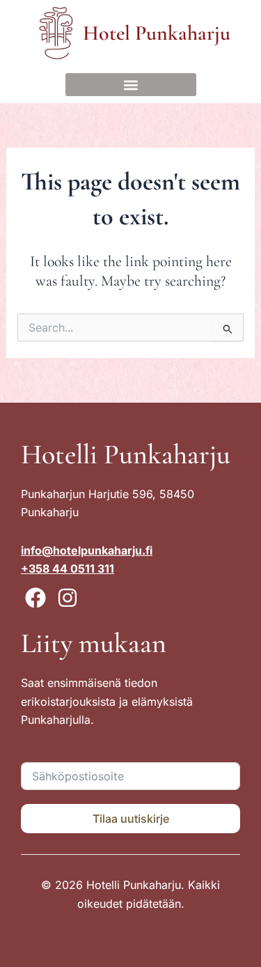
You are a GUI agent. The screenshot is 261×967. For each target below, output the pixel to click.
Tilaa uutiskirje (131, 819)
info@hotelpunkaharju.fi (86, 550)
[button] (130, 84)
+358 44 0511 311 (67, 568)
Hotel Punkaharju (156, 33)
